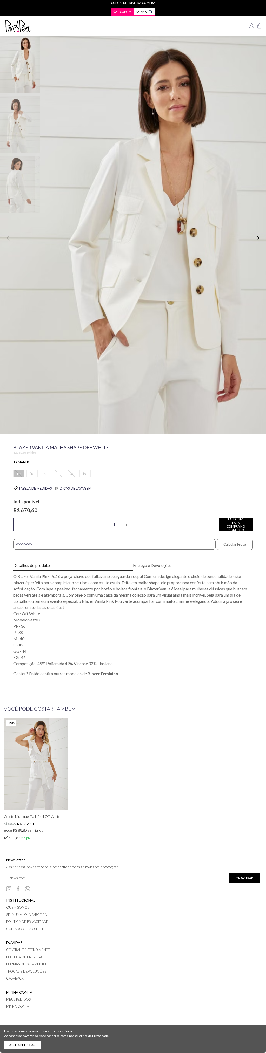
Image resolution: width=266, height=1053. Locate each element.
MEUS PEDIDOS (18, 999)
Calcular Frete (234, 544)
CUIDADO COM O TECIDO (27, 929)
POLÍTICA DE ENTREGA (24, 957)
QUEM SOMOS (17, 907)
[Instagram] (8, 888)
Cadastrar (244, 878)
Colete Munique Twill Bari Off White (32, 817)
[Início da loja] (17, 25)
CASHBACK (15, 978)
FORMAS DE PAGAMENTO (26, 964)
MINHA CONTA (17, 1006)
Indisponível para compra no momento (236, 524)
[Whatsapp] (27, 888)
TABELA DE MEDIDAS (35, 488)
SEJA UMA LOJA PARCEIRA (26, 915)
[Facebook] (18, 888)
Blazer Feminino (103, 673)
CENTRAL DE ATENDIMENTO (28, 950)
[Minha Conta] (251, 26)
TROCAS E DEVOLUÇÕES (26, 971)
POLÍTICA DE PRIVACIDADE (27, 922)
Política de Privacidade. (93, 1036)
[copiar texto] (151, 11)
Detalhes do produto (31, 565)
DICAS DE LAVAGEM (75, 488)
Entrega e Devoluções (152, 565)
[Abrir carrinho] (259, 26)
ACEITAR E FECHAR (22, 1045)
